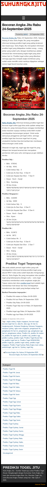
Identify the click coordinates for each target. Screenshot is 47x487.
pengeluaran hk (35, 328)
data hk (20, 324)
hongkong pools (7, 326)
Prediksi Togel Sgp (9, 398)
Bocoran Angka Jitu (9, 38)
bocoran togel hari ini (9, 324)
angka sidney (11, 321)
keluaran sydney (7, 328)
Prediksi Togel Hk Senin (11, 394)
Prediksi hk (26, 333)
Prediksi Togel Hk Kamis (11, 376)
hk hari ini (34, 324)
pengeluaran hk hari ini (10, 331)
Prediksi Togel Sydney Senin (13, 449)
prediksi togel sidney (22, 342)
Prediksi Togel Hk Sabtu (11, 387)
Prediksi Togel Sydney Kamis (13, 431)
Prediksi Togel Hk (9, 369)
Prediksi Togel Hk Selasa (11, 391)
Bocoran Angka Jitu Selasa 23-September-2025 (21, 352)
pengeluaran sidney (14, 333)
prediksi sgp (35, 336)
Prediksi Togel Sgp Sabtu (11, 416)
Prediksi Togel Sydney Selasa (13, 446)
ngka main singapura (21, 328)
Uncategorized (8, 453)
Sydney (23, 347)
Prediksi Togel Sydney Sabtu (13, 442)
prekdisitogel (6, 347)
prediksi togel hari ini (12, 340)
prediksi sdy (26, 336)
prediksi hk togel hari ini (13, 336)
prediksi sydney (7, 338)
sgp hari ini (16, 347)
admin (25, 34)
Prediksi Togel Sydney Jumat (13, 427)
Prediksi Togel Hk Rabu (11, 384)
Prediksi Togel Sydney (10, 424)
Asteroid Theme (40, 484)
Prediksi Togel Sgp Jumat (12, 402)
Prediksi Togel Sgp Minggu (12, 409)
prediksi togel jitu (8, 342)
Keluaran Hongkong (21, 326)
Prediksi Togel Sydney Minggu (13, 435)
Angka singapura (22, 321)
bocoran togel (34, 321)
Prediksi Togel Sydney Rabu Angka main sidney (26, 345)
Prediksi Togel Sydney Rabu (13, 438)
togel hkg (30, 347)
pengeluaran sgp (24, 331)
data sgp (27, 324)
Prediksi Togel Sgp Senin (11, 420)
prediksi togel (25, 283)
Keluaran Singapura (35, 326)
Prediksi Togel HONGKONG (30, 340)
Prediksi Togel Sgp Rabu (11, 413)
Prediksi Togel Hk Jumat (11, 372)
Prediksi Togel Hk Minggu (12, 380)
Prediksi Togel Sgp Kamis (12, 405)
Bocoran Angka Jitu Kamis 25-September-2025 (25, 355)
